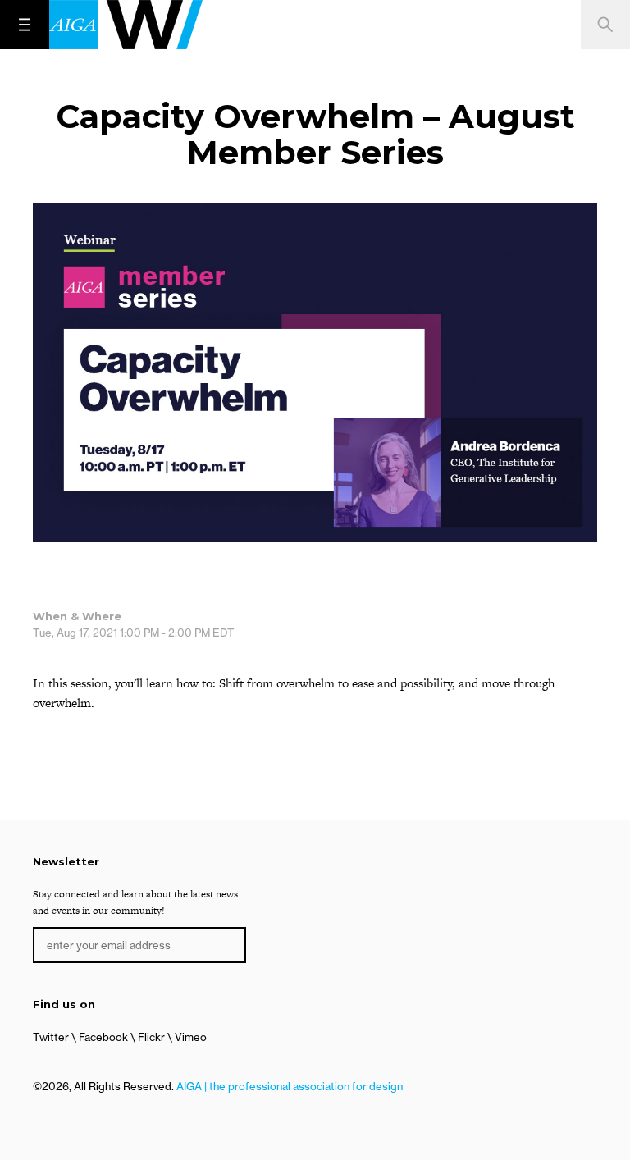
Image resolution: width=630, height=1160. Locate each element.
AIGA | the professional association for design (289, 1086)
